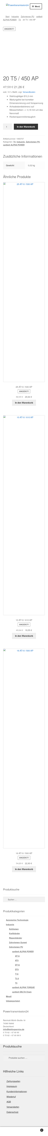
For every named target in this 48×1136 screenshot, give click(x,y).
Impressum (12, 1086)
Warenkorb (37, 1129)
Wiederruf (11, 1096)
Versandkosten (29, 91)
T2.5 (17, 978)
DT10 (17, 965)
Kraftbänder (14, 933)
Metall (8, 996)
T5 (20, 19)
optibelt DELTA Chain (22, 992)
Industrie (15, 16)
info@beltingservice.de (13, 1029)
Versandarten (13, 1106)
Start (7, 16)
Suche (24, 1131)
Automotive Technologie (17, 920)
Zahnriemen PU (27, 16)
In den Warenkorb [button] (24, 402)
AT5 (17, 960)
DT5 (17, 969)
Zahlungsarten (13, 1081)
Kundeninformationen (17, 1091)
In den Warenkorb (26, 126)
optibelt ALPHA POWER (14, 144)
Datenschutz (12, 1112)
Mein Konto (8, 1131)
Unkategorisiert (13, 1001)
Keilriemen (14, 929)
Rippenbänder (15, 938)
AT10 (17, 956)
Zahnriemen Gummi (18, 942)
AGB (9, 1101)
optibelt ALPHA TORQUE (23, 987)
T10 (16, 974)
